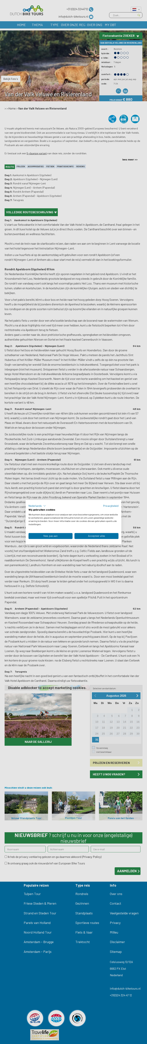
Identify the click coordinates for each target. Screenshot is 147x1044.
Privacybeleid (110, 505)
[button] (37, 506)
